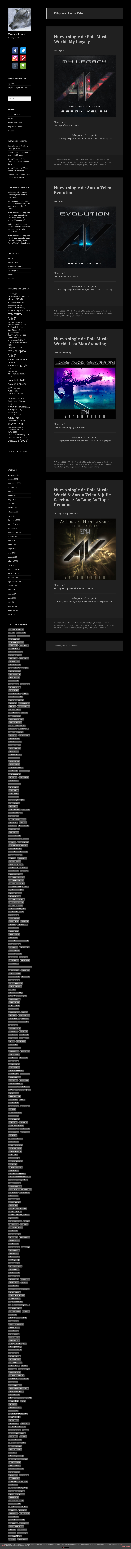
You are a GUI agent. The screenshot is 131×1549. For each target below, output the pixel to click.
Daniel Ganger (24, 777)
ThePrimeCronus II (15, 1449)
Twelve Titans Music (16, 1500)
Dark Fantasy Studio (16, 800)
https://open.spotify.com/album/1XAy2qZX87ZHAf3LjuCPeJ (85, 289)
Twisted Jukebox (15, 1503)
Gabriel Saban (14, 970)
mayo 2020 (12, 549)
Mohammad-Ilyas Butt (16, 192)
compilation (13, 770)
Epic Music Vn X (14, 333)
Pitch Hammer (14, 1282)
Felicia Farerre (15, 944)
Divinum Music (23, 825)
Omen (26, 1221)
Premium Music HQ (15, 393)
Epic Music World (17, 335)
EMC (19, 305)
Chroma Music (14, 751)
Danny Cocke (14, 790)
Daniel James (14, 780)
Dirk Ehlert (13, 825)
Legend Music (14, 1093)
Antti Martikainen (15, 687)
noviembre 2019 (14, 573)
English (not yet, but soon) (18, 87)
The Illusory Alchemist (15, 1439)
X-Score (12, 1533)
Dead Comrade (14, 816)
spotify (16, 424)
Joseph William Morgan (16, 1070)
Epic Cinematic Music (16, 874)
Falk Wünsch (13, 937)
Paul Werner (13, 1237)
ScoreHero (13, 1369)
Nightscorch (13, 1195)
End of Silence (14, 870)
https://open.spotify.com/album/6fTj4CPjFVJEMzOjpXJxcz (84, 440)
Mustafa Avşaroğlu (15, 1186)
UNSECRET (13, 1513)
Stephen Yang (14, 1420)
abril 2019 (12, 602)
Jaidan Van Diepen (15, 1048)
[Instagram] (15, 58)
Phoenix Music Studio (15, 1266)
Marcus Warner (14, 1119)
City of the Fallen (14, 758)
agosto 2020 (12, 536)
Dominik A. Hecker (15, 835)
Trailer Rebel (14, 1497)
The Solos (13, 1452)
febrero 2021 (13, 512)
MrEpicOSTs (15, 347)
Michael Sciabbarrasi (16, 1145)
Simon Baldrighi (15, 1385)
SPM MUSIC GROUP (16, 421)
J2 (12, 1041)
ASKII (25, 693)
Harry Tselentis (14, 1008)
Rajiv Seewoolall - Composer (19, 213)
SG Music (14, 1378)
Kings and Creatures (16, 1083)
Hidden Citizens (14, 1012)
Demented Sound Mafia (17, 819)
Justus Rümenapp (15, 1077)
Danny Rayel (14, 793)
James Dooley (14, 1051)
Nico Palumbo (24, 1192)
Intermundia (13, 1031)
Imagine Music (14, 1018)
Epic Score (14, 915)
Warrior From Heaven (17, 1520)
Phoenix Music (14, 1263)
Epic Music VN (16, 330)
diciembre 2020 (14, 520)
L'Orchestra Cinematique (20, 1090)
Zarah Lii (12, 1539)
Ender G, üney (15, 861)
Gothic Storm (14, 338)
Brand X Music (23, 706)
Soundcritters (13, 1410)
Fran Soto (24, 957)
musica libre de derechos (20, 1177)
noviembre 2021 (14, 475)
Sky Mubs (13, 1404)
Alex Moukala (24, 658)
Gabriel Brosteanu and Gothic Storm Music (20, 967)
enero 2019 (12, 614)
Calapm (24, 712)
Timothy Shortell (14, 1472)
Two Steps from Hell (17, 437)
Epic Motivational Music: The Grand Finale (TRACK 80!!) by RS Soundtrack (18, 217)
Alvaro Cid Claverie (15, 664)
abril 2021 (12, 504)
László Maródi (25, 1106)
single (14, 417)
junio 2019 (12, 594)
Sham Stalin (24, 1378)
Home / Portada (14, 114)
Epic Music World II (16, 911)
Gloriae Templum (16, 983)
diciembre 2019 (14, 569)
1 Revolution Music (16, 629)
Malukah (12, 1109)
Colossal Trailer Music (16, 767)
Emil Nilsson (22, 858)
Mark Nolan (13, 1122)
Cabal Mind (14, 712)
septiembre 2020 (14, 532)
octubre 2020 (13, 528)
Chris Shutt (13, 735)
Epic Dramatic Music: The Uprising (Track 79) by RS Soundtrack (19, 229)
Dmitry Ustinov (14, 832)
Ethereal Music (14, 931)
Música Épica (16, 34)
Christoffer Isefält (15, 745)
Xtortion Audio (22, 1533)
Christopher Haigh (15, 748)
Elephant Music (15, 848)
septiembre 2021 (14, 483)
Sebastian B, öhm (15, 1372)
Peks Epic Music (14, 1240)
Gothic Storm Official (16, 340)
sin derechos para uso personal (20, 1398)
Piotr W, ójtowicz (14, 1272)
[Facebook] (15, 50)
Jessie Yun (14, 1061)
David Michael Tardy (15, 813)
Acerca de (11, 118)
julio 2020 (11, 540)
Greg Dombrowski (14, 999)
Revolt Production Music (16, 1324)
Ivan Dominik (13, 1038)
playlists (24, 1282)
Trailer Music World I (17, 1491)
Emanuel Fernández (15, 855)
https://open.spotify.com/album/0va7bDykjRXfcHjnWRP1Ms (84, 601)
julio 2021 (11, 491)
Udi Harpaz (22, 1510)
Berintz (12, 706)
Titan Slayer (13, 1475)
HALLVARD (14, 1005)
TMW (12, 432)
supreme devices (15, 1430)
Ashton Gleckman (15, 693)
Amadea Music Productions (18, 668)
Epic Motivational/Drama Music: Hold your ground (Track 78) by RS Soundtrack (19, 240)
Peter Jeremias (14, 1247)
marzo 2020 (12, 557)
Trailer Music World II (17, 1494)
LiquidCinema (15, 1096)
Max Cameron (25, 1128)
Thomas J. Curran (15, 1462)
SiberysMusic (13, 1382)
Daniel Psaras (14, 787)
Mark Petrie (23, 1122)
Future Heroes (14, 963)
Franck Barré (13, 957)
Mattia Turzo (14, 1128)
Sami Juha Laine (15, 1356)
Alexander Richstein (15, 655)
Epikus (12, 924)
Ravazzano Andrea (15, 1311)
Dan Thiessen (14, 796)
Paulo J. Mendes (15, 1234)
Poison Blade (14, 1285)
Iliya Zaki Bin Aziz (24, 1015)
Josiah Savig (14, 1073)
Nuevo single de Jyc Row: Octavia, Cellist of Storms (19, 206)
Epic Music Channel (15, 322)
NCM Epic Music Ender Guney (20, 1189)
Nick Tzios (13, 1192)
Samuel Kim (14, 1365)
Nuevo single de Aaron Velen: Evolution (83, 190)
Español (11, 83)
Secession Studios (14, 415)
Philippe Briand (14, 1256)
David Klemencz (14, 809)
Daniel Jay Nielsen (15, 783)
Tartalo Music (13, 1436)
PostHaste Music (15, 1292)
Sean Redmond (24, 1369)
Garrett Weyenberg (15, 973)
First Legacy (13, 947)
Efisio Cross (12, 305)
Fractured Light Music (15, 953)
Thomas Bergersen (16, 1456)
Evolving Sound (14, 934)
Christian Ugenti (14, 738)
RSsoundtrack (12, 412)
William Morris (24, 1523)
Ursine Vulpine (24, 1513)
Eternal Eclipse (14, 927)
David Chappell (14, 803)
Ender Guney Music (19, 310)
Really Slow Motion (18, 1318)
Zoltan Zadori (23, 1539)
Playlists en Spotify (15, 127)
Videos (10, 274)
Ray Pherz (13, 1314)
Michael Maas (14, 1142)
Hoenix (24, 1012)
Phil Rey (13, 391)
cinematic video (15, 754)
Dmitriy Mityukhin (14, 829)
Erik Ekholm (22, 924)
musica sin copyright (18, 1180)
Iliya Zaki (13, 1015)
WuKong (12, 1529)
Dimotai (23, 822)
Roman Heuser (14, 1340)
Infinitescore (24, 1021)
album (15, 299)
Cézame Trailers (15, 774)
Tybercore (13, 1510)
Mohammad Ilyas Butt (16, 1161)
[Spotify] (23, 65)
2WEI (12, 632)
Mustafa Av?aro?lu (15, 1183)
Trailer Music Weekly (19, 434)
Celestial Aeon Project (17, 725)
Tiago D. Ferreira (15, 1465)
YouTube (11, 279)
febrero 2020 (13, 561)
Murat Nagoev (14, 1170)
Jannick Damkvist (14, 1054)
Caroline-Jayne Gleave (16, 719)
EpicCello (24, 870)
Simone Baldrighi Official (16, 1391)
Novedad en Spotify (15, 266)
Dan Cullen (13, 777)
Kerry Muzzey (24, 1080)
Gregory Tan (14, 1002)
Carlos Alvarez (15, 716)
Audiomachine (16, 302)
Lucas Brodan (14, 1106)
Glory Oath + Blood (15, 986)
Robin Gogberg (14, 1334)
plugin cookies (126, 1546)
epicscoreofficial (14, 918)
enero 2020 (12, 565)
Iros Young (23, 1031)
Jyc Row (13, 1080)
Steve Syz (25, 1423)
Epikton (25, 921)
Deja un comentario (99, 165)
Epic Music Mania (15, 896)
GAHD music (25, 970)
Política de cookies (15, 123)
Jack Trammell (21, 1041)
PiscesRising (25, 1279)
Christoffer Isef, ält (15, 741)
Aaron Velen (21, 632)
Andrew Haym (14, 680)
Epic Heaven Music (17, 877)
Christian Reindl (24, 735)
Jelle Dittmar (13, 1057)
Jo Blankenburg (14, 1064)
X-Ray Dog (22, 1529)
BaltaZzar (13, 703)
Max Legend (25, 1132)
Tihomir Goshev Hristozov (16, 1468)
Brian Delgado (15, 709)
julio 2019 (11, 590)
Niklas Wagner (14, 1199)
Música (10, 258)
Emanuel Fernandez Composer (18, 851)
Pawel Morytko (24, 1237)
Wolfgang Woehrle (16, 1526)
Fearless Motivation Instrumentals (19, 940)
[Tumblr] (15, 65)
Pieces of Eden (14, 1269)
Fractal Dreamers (14, 950)
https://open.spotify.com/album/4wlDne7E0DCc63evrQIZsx (85, 138)
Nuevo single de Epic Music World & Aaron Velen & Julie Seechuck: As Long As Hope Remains (82, 497)
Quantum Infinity (14, 1298)
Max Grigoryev (14, 1132)
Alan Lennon (24, 645)
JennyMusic (23, 1057)
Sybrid (25, 1430)
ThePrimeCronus (15, 429)
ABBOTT (12, 636)
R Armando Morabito (15, 1308)
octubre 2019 (13, 577)
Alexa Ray (13, 658)
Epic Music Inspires (15, 893)
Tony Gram (13, 1484)
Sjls (23, 1401)
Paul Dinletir (13, 1230)
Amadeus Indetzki (15, 671)
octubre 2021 (13, 479)
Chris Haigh (23, 728)
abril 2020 (12, 553)
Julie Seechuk (25, 1073)
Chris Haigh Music (16, 732)
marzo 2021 (12, 508)
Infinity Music (13, 1025)
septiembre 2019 (14, 581)
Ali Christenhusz (14, 661)
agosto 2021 (12, 487)
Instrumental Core (15, 1028)
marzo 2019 (12, 606)
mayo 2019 (12, 598)
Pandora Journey (16, 1227)
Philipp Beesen (14, 1253)
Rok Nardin (14, 1337)
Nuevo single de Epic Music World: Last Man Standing (81, 341)
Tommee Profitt (14, 1478)
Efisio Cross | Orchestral (18, 845)
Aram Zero (14, 690)
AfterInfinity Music (14, 296)
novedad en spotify (19, 1215)
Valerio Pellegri (14, 1516)
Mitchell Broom (14, 1158)
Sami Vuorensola (15, 1359)
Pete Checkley (14, 1243)
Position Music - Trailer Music (19, 1289)
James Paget (25, 1051)
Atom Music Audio (16, 697)
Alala (25, 296)
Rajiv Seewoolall (13, 396)
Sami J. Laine (14, 1353)
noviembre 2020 (14, 524)
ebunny (12, 842)
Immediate (13, 1021)
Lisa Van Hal (13, 1099)
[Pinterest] (23, 58)
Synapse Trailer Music (17, 1433)
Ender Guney (16, 307)
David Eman (13, 806)
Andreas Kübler (14, 677)
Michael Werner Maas (15, 1148)
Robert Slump (14, 1330)
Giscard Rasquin (14, 980)
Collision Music (14, 764)
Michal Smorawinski (15, 1151)
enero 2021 (12, 516)
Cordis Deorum (24, 770)
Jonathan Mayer (14, 1067)
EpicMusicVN (16, 327)
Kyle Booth (25, 1086)
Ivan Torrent (24, 1038)
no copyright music (18, 1208)
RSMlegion (15, 409)
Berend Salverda (24, 703)
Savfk (24, 1365)
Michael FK (13, 1135)
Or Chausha (14, 1224)
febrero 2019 (13, 610)
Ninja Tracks (12, 371)
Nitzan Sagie (13, 1205)
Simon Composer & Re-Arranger (19, 1388)
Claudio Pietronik (14, 761)
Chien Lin (13, 728)
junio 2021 (12, 495)
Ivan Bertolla (24, 1034)
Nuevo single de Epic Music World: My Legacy (81, 39)
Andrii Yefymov (14, 684)
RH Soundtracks (14, 1327)
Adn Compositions (24, 636)
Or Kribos (24, 1224)
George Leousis (14, 976)
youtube (18, 440)
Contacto (11, 131)
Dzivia (26, 839)
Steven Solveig (14, 1423)
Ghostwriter (25, 976)
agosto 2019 (12, 586)
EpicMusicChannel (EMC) (17, 325)
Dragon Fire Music (15, 839)
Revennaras (14, 1321)
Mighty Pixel (13, 1154)
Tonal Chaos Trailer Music (18, 1481)
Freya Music (25, 960)
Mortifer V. (13, 1164)
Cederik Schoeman (15, 722)
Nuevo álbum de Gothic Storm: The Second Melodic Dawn (18, 161)
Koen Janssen (14, 1086)
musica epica (17, 1174)
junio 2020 (12, 545)
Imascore (25, 1018)
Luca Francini (14, 1102)
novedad (17, 380)
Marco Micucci (14, 1116)
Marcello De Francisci (15, 1112)
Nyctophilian (13, 1218)
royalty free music (19, 406)
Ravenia (26, 1311)
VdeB (77, 160)
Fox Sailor (24, 947)
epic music (16, 880)
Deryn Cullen (13, 822)
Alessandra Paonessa (16, 651)
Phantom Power (14, 1250)
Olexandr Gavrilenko (15, 1221)
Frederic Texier (14, 960)
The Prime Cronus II (15, 1446)
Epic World (14, 921)
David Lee (26, 809)
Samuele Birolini (15, 1362)
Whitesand (13, 1523)
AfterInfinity (13, 294)
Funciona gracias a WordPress (65, 646)
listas (22, 1099)
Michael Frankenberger (16, 1138)
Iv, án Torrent (13, 1034)
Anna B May (25, 684)
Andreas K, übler (15, 674)
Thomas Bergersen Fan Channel (18, 1459)
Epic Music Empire (16, 890)
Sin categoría (13, 270)
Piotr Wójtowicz (14, 1276)
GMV (12, 989)
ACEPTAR (65, 1547)
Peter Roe (25, 1247)
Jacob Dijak (13, 1044)
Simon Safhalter (14, 1394)
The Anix (23, 1436)
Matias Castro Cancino (16, 1125)
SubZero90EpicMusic (16, 427)
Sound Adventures (15, 1407)
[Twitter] (23, 50)
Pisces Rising (14, 1279)
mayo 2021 (12, 499)
